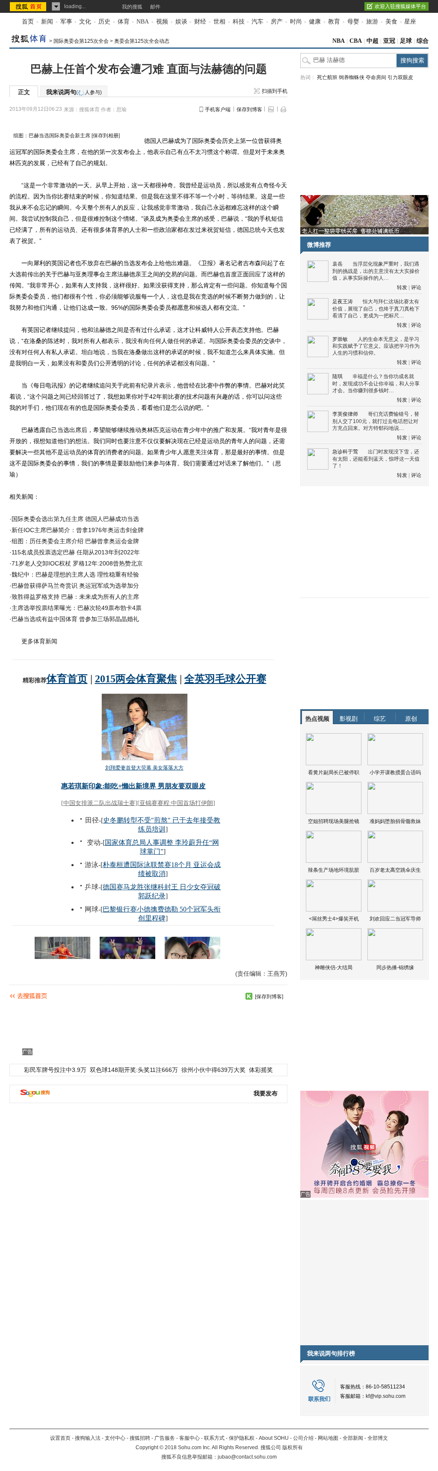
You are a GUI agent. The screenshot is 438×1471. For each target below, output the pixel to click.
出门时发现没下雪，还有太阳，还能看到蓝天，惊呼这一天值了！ (376, 459)
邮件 (155, 7)
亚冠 (389, 41)
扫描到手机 (274, 91)
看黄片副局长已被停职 (333, 772)
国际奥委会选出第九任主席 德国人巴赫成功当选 (75, 518)
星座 (410, 21)
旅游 (372, 21)
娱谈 (181, 21)
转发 (402, 287)
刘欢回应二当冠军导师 (395, 919)
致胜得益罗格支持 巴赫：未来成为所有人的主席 (75, 596)
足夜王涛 (342, 302)
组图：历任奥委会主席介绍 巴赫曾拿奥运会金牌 (75, 541)
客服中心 (189, 1438)
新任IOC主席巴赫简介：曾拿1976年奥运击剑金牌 (78, 530)
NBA (142, 21)
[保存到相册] (106, 136)
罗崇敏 (340, 339)
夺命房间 (376, 77)
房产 (277, 21)
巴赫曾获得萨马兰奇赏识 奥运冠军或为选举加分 (75, 585)
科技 (239, 21)
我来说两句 (74, 92)
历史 (104, 21)
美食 (391, 21)
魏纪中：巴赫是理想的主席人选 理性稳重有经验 (75, 574)
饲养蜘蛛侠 (351, 77)
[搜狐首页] (29, 6)
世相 (219, 21)
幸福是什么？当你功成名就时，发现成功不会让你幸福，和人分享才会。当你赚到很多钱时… (376, 383)
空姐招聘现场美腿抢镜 (333, 821)
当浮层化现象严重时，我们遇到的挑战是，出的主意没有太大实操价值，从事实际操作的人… (376, 271)
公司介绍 (303, 1438)
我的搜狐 (132, 7)
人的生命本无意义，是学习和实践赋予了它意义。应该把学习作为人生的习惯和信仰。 (376, 346)
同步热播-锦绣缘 (395, 968)
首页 (28, 21)
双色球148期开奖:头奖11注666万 (134, 1069)
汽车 (257, 21)
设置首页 (60, 1438)
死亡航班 (327, 77)
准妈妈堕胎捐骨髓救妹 (395, 821)
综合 (423, 41)
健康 (315, 21)
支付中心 (115, 1438)
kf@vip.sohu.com (385, 1396)
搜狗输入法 (88, 1438)
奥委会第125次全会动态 (141, 41)
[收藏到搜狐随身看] (249, 996)
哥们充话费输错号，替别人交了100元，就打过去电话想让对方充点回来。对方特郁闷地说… (375, 421)
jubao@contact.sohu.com (247, 1457)
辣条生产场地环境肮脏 (333, 870)
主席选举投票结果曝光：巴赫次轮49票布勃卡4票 (77, 607)
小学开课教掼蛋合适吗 (395, 772)
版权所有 (292, 1447)
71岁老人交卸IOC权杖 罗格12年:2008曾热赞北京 (77, 563)
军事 (66, 21)
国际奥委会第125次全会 (81, 41)
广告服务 (164, 1438)
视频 (162, 21)
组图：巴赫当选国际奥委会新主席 (51, 136)
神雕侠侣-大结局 (333, 968)
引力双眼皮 (400, 77)
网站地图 (328, 1438)
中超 (373, 41)
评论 (416, 287)
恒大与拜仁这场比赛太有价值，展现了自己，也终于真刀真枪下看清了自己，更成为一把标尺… (376, 309)
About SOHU (274, 1438)
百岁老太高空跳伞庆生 (395, 870)
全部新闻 (353, 1438)
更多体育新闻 (39, 641)
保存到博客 (249, 109)
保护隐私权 (242, 1438)
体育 (124, 21)
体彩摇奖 (261, 1069)
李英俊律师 (345, 414)
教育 (334, 21)
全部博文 (377, 1438)
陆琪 (337, 376)
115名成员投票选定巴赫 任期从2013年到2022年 (76, 552)
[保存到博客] (269, 997)
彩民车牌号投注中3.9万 (55, 1069)
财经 (200, 21)
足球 (406, 41)
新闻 (47, 21)
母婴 (353, 21)
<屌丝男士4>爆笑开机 (334, 919)
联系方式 (214, 1438)
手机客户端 (218, 109)
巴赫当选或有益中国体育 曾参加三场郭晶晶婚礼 (75, 619)
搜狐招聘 (140, 1438)
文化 (85, 21)
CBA (355, 41)
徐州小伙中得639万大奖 (213, 1069)
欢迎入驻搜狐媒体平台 (400, 6)
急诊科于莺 (345, 452)
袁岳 (337, 264)
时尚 (296, 21)
